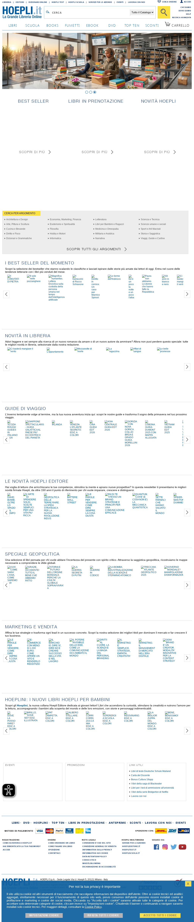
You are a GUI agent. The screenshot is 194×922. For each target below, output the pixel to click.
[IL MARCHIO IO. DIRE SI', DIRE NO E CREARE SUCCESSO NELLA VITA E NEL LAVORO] (55, 661)
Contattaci (54, 853)
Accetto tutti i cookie (160, 915)
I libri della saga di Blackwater (146, 783)
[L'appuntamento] (56, 351)
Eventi (120, 2)
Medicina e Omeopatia (107, 229)
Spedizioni (54, 849)
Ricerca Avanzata (181, 17)
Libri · (16, 822)
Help (188, 14)
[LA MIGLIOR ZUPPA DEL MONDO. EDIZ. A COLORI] (152, 729)
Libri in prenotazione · (87, 822)
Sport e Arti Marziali (151, 229)
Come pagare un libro (60, 846)
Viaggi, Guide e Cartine (153, 238)
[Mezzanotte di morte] (86, 351)
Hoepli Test (58, 2)
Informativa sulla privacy (97, 849)
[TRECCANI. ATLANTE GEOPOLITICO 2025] (148, 575)
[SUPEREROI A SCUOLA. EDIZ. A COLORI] (109, 723)
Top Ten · (59, 822)
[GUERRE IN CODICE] (95, 575)
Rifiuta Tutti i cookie (103, 915)
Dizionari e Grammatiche (19, 238)
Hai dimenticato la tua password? (22, 846)
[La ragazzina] (114, 351)
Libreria (6, 2)
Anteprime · (118, 822)
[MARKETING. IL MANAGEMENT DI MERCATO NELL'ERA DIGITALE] (147, 656)
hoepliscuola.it (131, 853)
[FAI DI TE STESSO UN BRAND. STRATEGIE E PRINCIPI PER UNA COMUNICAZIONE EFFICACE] (114, 512)
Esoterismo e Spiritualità (62, 224)
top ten (132, 25)
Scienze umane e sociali (153, 224)
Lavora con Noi (136, 2)
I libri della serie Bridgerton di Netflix (149, 792)
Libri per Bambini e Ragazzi (109, 224)
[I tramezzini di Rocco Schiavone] (78, 284)
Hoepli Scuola (76, 2)
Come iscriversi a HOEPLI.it (17, 843)
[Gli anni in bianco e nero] (165, 284)
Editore (20, 2)
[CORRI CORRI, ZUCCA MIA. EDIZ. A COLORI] (90, 729)
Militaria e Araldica (104, 233)
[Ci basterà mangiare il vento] (182, 284)
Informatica (55, 238)
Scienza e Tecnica (150, 219)
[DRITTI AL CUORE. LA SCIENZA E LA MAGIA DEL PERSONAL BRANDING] (103, 658)
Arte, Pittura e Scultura (17, 224)
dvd (112, 25)
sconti (152, 25)
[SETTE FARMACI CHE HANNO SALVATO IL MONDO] (161, 513)
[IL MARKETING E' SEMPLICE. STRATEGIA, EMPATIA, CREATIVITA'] (124, 656)
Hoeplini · (42, 822)
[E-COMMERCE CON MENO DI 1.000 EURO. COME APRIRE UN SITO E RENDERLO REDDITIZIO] (34, 664)
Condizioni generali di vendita (99, 846)
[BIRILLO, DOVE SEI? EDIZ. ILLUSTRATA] (31, 720)
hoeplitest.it (129, 849)
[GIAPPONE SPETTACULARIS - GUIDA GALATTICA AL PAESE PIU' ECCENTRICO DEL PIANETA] (34, 437)
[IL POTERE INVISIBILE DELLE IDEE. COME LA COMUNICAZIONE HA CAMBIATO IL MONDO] (79, 655)
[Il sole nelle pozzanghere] (34, 281)
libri (13, 25)
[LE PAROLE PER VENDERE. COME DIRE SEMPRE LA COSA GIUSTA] (91, 515)
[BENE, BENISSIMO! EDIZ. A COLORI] (171, 721)
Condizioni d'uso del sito (96, 843)
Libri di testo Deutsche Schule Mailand (151, 771)
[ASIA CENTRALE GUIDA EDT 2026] (111, 429)
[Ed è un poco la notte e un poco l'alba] (131, 297)
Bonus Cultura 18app (142, 779)
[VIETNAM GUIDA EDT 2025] (169, 432)
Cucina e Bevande (15, 229)
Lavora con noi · (159, 822)
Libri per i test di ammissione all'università (152, 787)
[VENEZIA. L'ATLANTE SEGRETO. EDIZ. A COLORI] (76, 435)
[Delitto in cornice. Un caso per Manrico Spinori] (96, 297)
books (52, 25)
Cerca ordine (169, 2)
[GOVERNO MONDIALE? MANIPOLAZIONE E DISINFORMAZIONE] (174, 575)
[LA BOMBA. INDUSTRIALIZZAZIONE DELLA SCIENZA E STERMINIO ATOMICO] (120, 575)
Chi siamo (186, 7)
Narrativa (100, 238)
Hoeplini (22, 705)
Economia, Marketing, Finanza (65, 219)
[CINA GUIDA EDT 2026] (93, 432)
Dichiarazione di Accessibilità (99, 866)
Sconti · (136, 822)
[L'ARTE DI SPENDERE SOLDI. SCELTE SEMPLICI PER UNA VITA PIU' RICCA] (29, 515)
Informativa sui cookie (95, 853)
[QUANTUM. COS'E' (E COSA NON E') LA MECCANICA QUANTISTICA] (140, 507)
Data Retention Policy (94, 856)
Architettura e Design (17, 219)
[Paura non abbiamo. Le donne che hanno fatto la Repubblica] (148, 292)
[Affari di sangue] (139, 351)
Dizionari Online (38, 2)
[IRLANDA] (57, 424)
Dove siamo (185, 10)
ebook (92, 25)
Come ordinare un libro (61, 843)
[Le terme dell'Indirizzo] (114, 279)
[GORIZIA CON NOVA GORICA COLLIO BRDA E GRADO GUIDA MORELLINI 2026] (131, 445)
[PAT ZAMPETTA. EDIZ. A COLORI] (51, 721)
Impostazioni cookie (44, 915)
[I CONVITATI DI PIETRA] (13, 281)
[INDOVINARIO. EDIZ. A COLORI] (132, 721)
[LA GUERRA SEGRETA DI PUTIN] (77, 575)
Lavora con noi (138, 796)
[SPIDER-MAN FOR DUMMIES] (179, 502)
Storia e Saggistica (150, 233)
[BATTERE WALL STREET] (72, 502)
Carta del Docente (140, 775)
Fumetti (72, 25)
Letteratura (100, 219)
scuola (32, 25)
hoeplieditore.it (131, 846)
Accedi (187, 2)
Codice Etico (89, 860)
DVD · (27, 822)
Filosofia (54, 229)
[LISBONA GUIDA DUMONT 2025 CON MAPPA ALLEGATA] (150, 437)
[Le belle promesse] (168, 351)
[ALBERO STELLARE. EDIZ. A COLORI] (72, 721)
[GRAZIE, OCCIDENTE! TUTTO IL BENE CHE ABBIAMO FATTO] (32, 580)
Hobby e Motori (58, 233)
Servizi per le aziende (100, 2)
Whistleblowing (91, 863)
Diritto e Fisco (13, 233)
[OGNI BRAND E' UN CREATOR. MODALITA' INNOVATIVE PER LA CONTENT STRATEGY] (169, 661)
